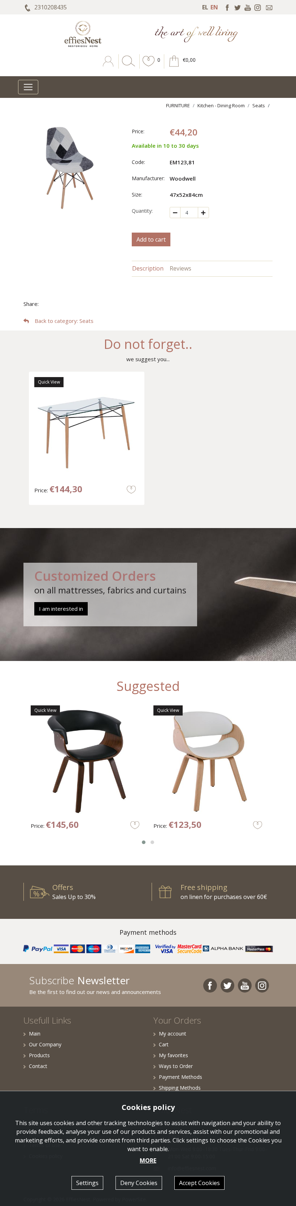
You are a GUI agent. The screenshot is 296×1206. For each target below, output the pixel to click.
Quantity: (142, 210)
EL (205, 7)
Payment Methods (180, 1076)
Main (34, 1033)
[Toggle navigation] (28, 87)
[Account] (109, 66)
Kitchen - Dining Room (221, 105)
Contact (38, 1066)
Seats (258, 105)
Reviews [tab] (180, 268)
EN (214, 7)
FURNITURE (178, 105)
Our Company (45, 1044)
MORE (148, 1160)
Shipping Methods (180, 1087)
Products (39, 1055)
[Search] (127, 66)
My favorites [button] (173, 1055)
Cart (164, 1044)
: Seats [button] (64, 320)
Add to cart (151, 239)
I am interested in (61, 608)
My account (172, 1033)
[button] (148, 66)
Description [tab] (148, 268)
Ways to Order (176, 1066)
